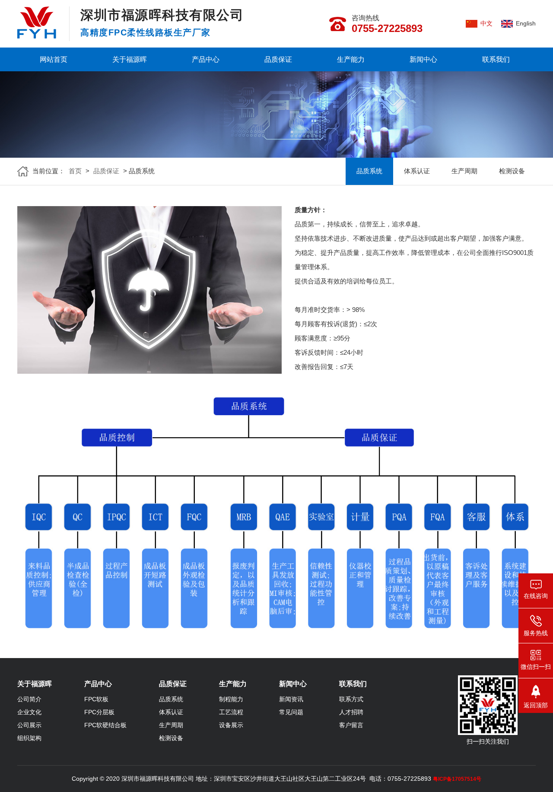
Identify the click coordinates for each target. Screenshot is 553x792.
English (526, 23)
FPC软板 (96, 699)
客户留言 (351, 725)
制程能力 (231, 699)
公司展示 (29, 725)
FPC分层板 (99, 712)
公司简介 (29, 699)
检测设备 (512, 171)
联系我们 (496, 59)
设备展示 (231, 725)
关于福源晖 (129, 59)
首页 (75, 171)
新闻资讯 (291, 699)
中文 (486, 23)
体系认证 (417, 171)
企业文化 (29, 712)
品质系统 (369, 171)
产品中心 (205, 59)
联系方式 (351, 699)
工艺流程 (231, 712)
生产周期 (464, 171)
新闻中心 (423, 59)
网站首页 (53, 59)
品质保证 (278, 59)
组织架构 (29, 738)
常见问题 (291, 712)
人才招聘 (351, 712)
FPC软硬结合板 (105, 725)
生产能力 (351, 59)
